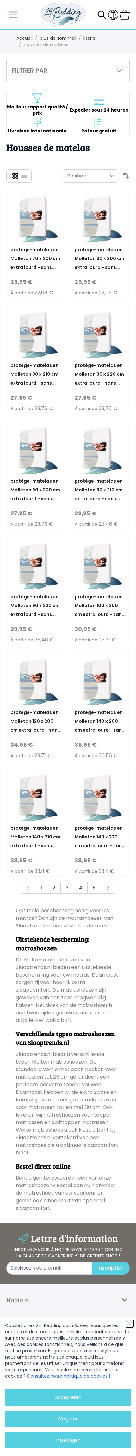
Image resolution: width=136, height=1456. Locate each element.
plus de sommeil (58, 38)
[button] (68, 70)
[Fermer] (129, 1323)
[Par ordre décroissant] (126, 176)
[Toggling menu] (14, 15)
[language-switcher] (113, 15)
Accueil (24, 38)
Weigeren (68, 1419)
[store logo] (63, 15)
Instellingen (68, 1440)
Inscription (111, 1268)
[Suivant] (108, 888)
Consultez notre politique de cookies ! (68, 1376)
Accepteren (68, 1397)
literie (89, 38)
